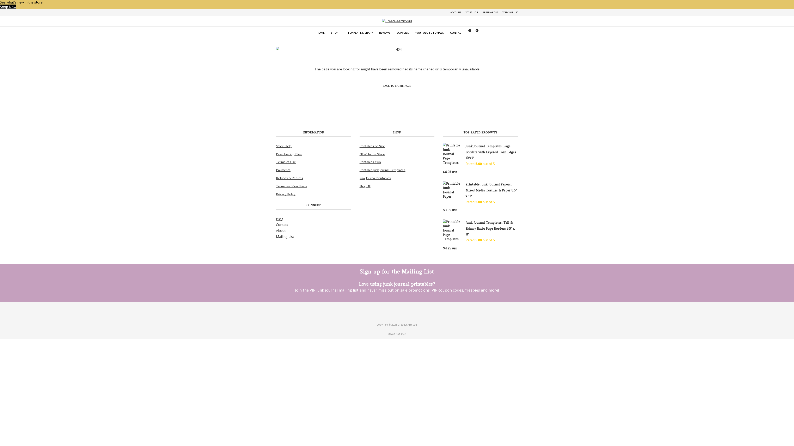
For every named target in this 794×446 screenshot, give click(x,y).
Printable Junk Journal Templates (382, 170)
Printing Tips (490, 12)
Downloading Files (289, 154)
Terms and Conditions (291, 186)
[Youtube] (402, 310)
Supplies (403, 32)
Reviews (384, 32)
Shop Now (8, 7)
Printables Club (370, 162)
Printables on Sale (372, 146)
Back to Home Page (397, 85)
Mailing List (285, 236)
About (281, 230)
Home (321, 32)
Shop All (365, 186)
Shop (334, 32)
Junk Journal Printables (375, 178)
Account (455, 12)
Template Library (360, 32)
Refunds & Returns (289, 178)
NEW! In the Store (372, 154)
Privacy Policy (285, 194)
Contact (456, 32)
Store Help (471, 12)
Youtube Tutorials (429, 32)
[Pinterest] (391, 310)
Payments (283, 170)
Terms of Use (510, 12)
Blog (279, 219)
